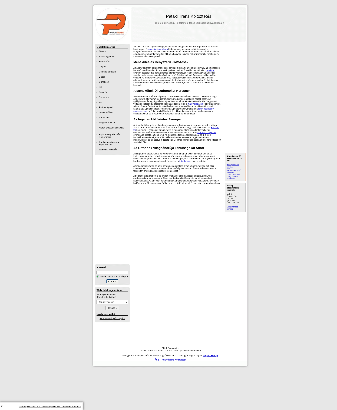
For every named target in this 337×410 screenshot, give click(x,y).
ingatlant (210, 70)
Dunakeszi (104, 82)
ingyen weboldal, (233, 174)
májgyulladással (195, 104)
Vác (101, 102)
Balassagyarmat (106, 56)
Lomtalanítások (106, 112)
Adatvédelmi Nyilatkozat (174, 360)
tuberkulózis (185, 161)
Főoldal (102, 51)
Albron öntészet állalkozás (111, 128)
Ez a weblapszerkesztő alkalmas (234, 170)
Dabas (102, 77)
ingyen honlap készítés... (232, 177)
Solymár (103, 92)
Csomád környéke (107, 72)
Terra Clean (104, 117)
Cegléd (102, 66)
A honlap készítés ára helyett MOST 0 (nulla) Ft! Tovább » (50, 406)
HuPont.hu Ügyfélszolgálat (112, 318)
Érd (100, 87)
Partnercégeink (106, 107)
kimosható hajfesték (206, 132)
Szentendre (104, 97)
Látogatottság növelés (232, 208)
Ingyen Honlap (210, 355)
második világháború (158, 49)
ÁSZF (157, 360)
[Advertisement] (109, 209)
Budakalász (104, 61)
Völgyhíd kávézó (107, 122)
